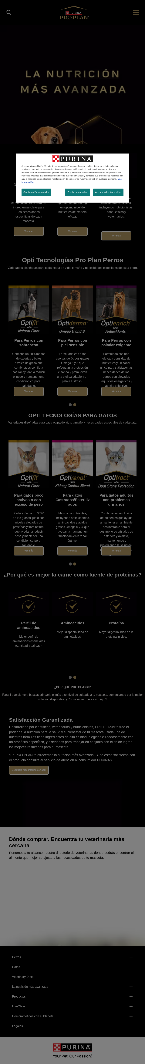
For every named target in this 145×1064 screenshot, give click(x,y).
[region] (72, 178)
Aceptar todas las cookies (108, 192)
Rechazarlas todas (77, 192)
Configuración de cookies (36, 192)
